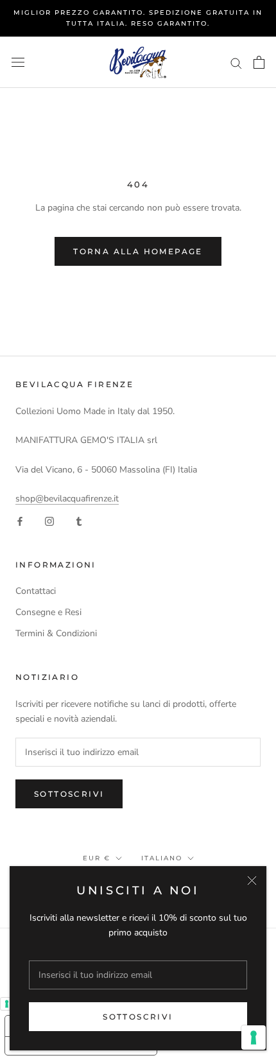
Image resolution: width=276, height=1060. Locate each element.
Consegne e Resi (48, 612)
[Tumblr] (78, 520)
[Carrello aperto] (259, 62)
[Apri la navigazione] (18, 62)
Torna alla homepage (138, 251)
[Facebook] (19, 520)
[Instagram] (49, 520)
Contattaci (35, 591)
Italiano (161, 858)
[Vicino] (252, 880)
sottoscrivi (138, 1016)
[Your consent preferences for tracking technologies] (253, 1037)
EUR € (96, 858)
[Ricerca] (236, 62)
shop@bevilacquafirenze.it (67, 498)
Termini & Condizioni (56, 633)
